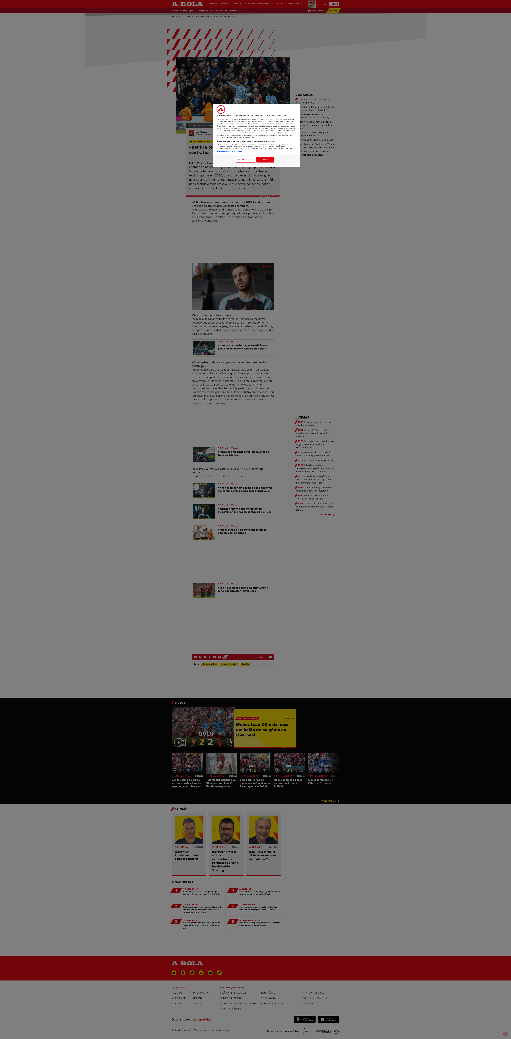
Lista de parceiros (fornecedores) (229, 151)
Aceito (265, 160)
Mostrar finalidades (246, 160)
